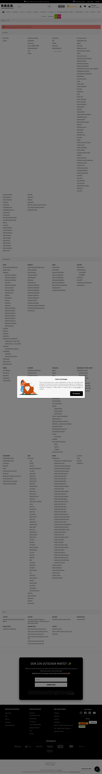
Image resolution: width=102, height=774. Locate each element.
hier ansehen (77, 387)
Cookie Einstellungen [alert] (61, 379)
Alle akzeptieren (76, 393)
